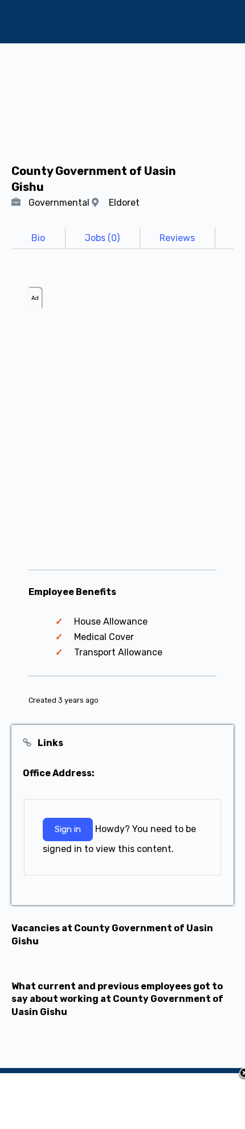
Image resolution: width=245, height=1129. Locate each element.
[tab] (38, 237)
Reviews (177, 238)
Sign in (68, 829)
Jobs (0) (102, 238)
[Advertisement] (122, 431)
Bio (38, 238)
